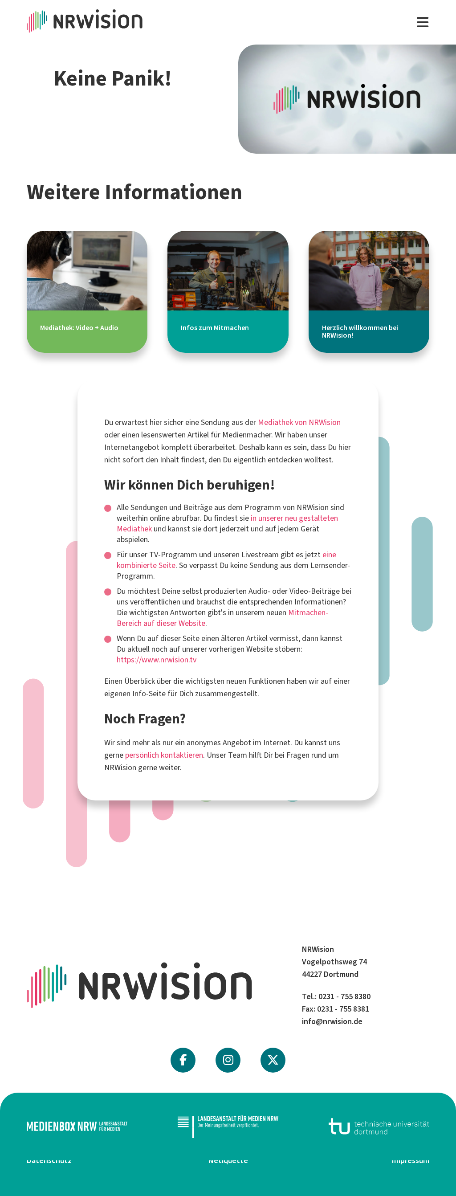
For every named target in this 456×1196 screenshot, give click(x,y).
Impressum (410, 1160)
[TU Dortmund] (379, 1126)
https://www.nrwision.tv (156, 659)
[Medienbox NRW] (77, 1126)
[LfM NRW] (228, 1126)
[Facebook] (183, 1060)
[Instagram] (228, 1060)
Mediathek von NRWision (299, 422)
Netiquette (228, 1160)
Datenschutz (49, 1160)
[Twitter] (273, 1060)
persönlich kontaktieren (164, 755)
